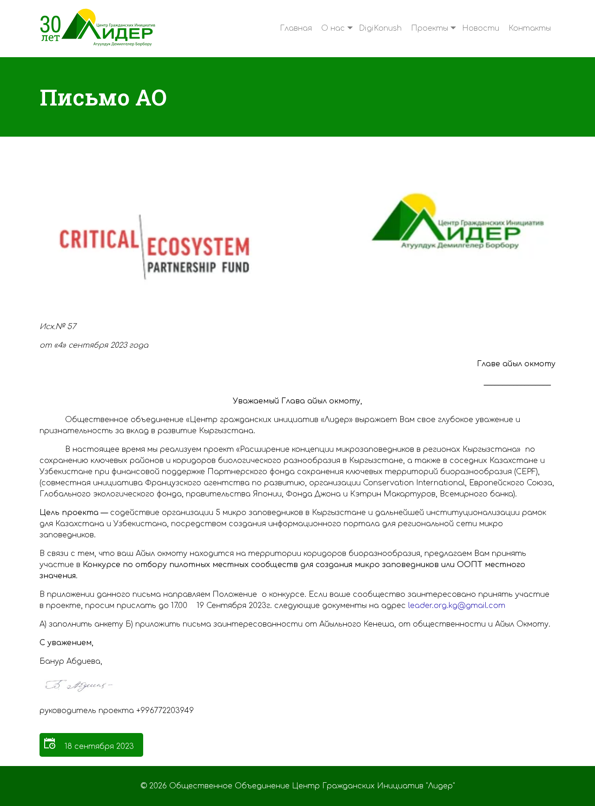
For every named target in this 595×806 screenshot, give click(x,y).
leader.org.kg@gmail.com (456, 605)
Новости (480, 28)
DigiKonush (380, 28)
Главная (296, 28)
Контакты (530, 28)
